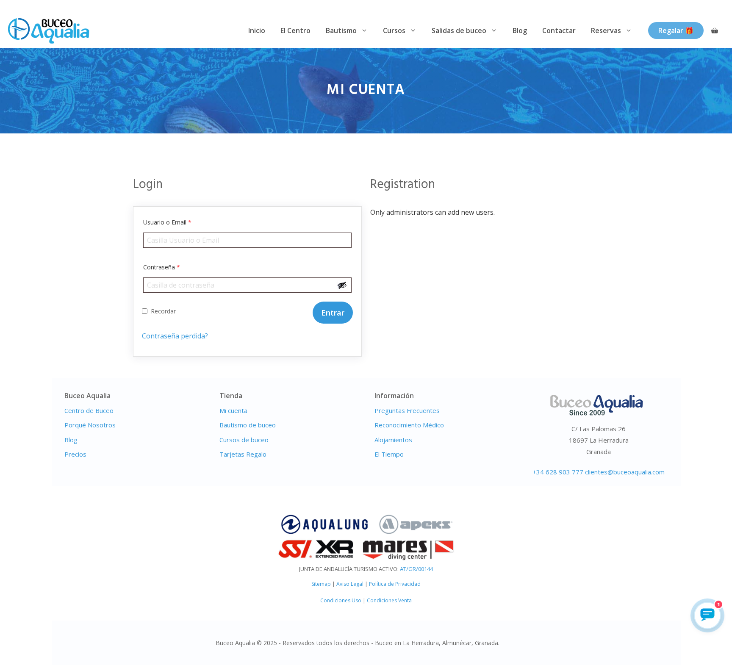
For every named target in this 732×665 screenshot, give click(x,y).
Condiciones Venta (389, 600)
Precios (75, 454)
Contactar (559, 30)
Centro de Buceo (89, 410)
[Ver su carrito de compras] (715, 31)
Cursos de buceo (244, 439)
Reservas (606, 30)
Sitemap (321, 583)
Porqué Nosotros (90, 425)
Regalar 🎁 (675, 30)
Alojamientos (393, 439)
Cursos (394, 30)
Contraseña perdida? (175, 336)
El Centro (295, 30)
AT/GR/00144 (416, 569)
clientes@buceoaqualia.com (625, 472)
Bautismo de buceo (247, 425)
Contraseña (161, 267)
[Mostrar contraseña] (342, 285)
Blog (520, 30)
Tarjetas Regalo (242, 454)
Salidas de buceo (459, 30)
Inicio (256, 30)
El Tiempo (389, 454)
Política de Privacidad (395, 583)
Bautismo (341, 30)
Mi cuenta (233, 410)
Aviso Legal (349, 583)
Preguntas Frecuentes (407, 410)
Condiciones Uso (340, 600)
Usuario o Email (167, 222)
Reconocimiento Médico (409, 425)
